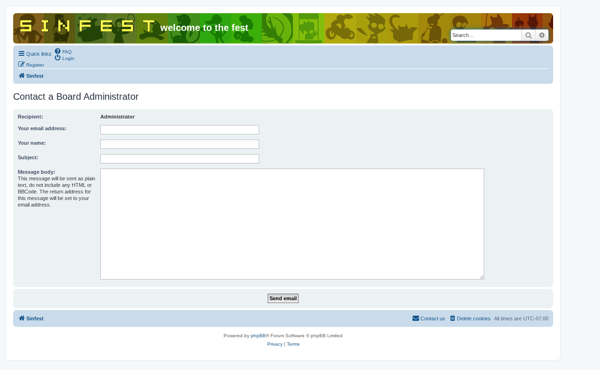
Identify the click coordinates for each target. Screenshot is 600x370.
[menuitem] (63, 51)
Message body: (36, 172)
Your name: (32, 143)
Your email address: (42, 128)
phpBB (258, 335)
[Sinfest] (87, 23)
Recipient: (30, 116)
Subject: (28, 157)
